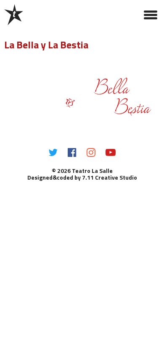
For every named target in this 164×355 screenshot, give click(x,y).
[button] (150, 15)
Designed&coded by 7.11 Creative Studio (82, 177)
